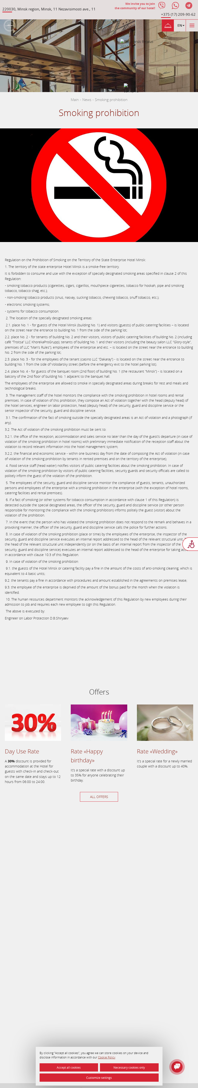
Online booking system (22, 666)
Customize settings (99, 1078)
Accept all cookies (69, 1067)
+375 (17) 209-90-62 (178, 14)
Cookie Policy (106, 1057)
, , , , (49, 9)
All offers (99, 796)
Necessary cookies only (129, 1067)
